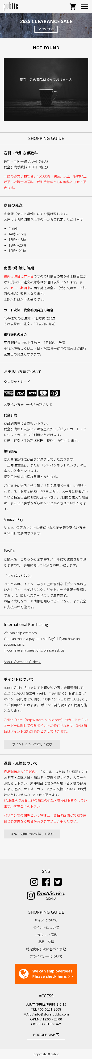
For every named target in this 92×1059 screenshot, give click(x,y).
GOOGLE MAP (44, 1034)
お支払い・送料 (46, 935)
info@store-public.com (51, 1014)
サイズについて (46, 920)
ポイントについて (46, 927)
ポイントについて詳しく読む (32, 744)
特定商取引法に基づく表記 (46, 949)
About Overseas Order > (22, 662)
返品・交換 (46, 942)
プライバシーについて (46, 956)
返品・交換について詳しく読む (32, 834)
